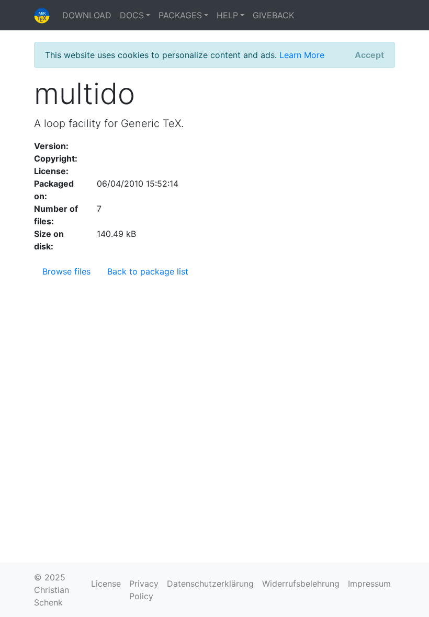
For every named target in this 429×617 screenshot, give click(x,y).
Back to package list (147, 271)
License (106, 583)
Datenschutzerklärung (210, 583)
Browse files (66, 271)
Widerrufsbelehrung (301, 583)
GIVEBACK (273, 15)
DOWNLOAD (86, 15)
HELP (227, 15)
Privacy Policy (144, 589)
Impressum (369, 583)
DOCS (132, 15)
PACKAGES (180, 15)
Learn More (301, 55)
